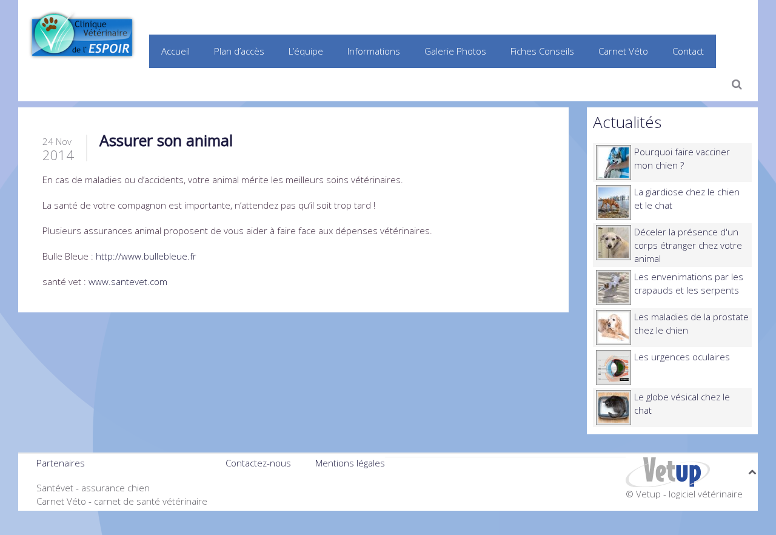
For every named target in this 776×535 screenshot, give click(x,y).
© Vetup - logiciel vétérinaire (684, 494)
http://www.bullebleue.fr (146, 256)
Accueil (175, 51)
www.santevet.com (128, 281)
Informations (373, 51)
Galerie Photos (455, 51)
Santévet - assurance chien (93, 488)
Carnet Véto (623, 51)
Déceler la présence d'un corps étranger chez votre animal (688, 245)
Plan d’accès (239, 51)
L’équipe (306, 51)
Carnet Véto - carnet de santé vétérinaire (121, 501)
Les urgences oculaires (682, 357)
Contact (688, 51)
